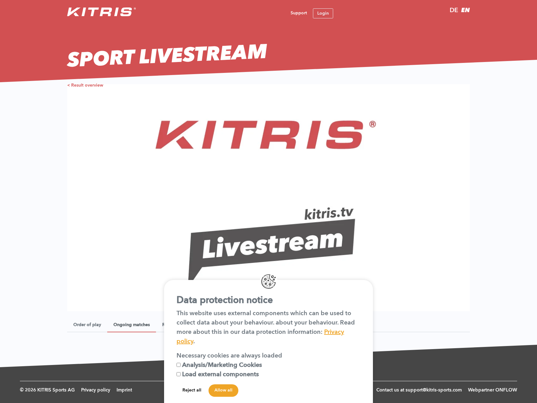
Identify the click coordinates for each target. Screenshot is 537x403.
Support (299, 13)
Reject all (191, 390)
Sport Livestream (167, 57)
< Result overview (85, 85)
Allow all (223, 390)
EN (465, 10)
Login (323, 13)
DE (454, 10)
